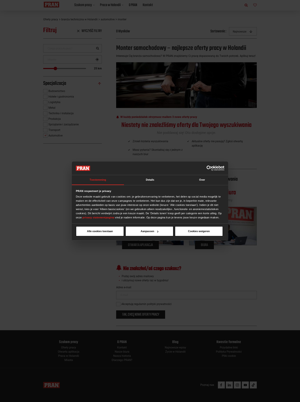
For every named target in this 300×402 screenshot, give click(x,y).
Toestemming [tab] (98, 179)
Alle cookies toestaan (100, 231)
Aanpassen (147, 231)
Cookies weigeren (199, 231)
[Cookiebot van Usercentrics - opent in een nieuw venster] (209, 168)
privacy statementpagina (98, 217)
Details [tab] (150, 179)
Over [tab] (202, 179)
